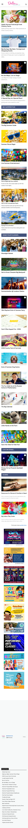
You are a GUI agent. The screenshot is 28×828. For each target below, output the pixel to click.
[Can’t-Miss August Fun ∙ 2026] (14, 321)
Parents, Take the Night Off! (8, 799)
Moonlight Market (7, 253)
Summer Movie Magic (8, 144)
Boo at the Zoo (5, 780)
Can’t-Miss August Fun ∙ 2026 (11, 329)
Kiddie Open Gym (6, 772)
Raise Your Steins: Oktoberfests (9, 812)
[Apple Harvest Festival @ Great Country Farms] (14, 16)
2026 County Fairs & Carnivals (11, 348)
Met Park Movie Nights (7, 795)
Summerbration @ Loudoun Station (12, 291)
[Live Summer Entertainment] (14, 155)
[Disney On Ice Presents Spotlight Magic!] (14, 460)
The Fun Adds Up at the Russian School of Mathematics (11, 387)
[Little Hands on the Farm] (14, 417)
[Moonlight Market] (14, 245)
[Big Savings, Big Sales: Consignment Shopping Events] (14, 41)
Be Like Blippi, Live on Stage (10, 75)
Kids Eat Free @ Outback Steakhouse (10, 793)
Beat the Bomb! (5, 803)
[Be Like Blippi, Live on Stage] (14, 67)
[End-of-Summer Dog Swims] (14, 359)
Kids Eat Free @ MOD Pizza (8, 791)
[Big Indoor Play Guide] (14, 508)
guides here (23, 525)
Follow (24, 736)
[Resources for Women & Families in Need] (14, 485)
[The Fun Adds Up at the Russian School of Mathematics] (14, 378)
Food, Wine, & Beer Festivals (8, 801)
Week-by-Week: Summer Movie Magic (11, 774)
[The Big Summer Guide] (14, 117)
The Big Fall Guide (6, 797)
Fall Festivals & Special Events (9, 816)
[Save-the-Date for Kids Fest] (14, 436)
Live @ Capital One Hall (7, 778)
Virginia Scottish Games (7, 822)
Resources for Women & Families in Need (14, 493)
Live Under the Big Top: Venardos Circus (11, 809)
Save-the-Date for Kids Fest (10, 444)
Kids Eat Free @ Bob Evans (8, 788)
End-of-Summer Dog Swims (10, 367)
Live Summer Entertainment (10, 163)
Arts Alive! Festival (6, 820)
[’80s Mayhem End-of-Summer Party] (14, 302)
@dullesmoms (9, 735)
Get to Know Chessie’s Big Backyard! (13, 272)
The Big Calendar (6, 407)
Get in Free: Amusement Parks (9, 203)
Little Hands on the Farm (9, 425)
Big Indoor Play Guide (8, 516)
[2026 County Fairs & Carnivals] (14, 340)
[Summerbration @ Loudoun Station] (14, 283)
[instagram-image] (5, 744)
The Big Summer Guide (8, 125)
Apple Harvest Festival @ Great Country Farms (13, 805)
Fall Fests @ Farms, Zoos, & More (9, 818)
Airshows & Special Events (8, 814)
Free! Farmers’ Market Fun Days (9, 784)
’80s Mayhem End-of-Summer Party (13, 310)
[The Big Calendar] (14, 398)
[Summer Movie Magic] (14, 136)
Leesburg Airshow (6, 807)
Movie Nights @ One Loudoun (9, 181)
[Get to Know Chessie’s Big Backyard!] (14, 264)
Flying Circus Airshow (7, 225)
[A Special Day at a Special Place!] (14, 90)
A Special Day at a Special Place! (11, 98)
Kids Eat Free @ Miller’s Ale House (10, 786)
